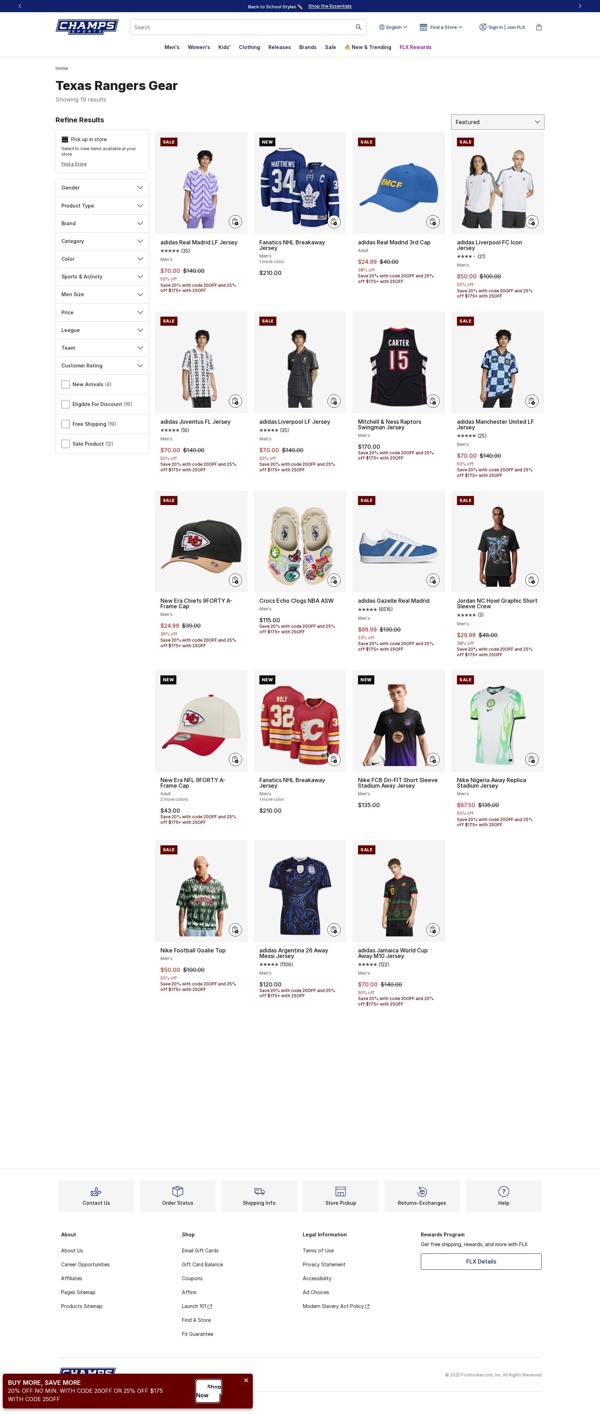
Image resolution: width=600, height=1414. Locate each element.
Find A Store (196, 1320)
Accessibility (317, 1278)
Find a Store (73, 163)
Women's (199, 47)
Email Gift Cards (200, 1250)
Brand (68, 223)
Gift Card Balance (202, 1264)
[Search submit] (358, 27)
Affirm (189, 1292)
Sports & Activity (81, 276)
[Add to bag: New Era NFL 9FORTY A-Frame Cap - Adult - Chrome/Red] (235, 759)
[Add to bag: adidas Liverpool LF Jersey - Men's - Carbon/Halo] (334, 401)
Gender (70, 187)
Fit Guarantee (197, 1334)
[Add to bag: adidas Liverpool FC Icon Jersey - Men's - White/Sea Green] (532, 221)
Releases (279, 47)
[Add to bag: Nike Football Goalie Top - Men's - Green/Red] (235, 929)
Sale (330, 47)
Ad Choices (316, 1292)
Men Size (72, 294)
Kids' (224, 47)
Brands (308, 47)
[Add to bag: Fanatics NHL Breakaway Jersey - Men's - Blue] (334, 221)
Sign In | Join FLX (507, 27)
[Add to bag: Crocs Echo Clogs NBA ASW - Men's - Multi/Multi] (334, 580)
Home (62, 68)
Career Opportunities (85, 1264)
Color (67, 259)
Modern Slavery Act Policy (333, 1306)
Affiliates (71, 1278)
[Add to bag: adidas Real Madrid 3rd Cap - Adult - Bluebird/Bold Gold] (433, 221)
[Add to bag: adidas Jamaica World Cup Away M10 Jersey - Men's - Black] (433, 929)
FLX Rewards (416, 47)
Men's (172, 47)
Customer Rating (81, 365)
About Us (72, 1250)
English (394, 27)
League (70, 330)
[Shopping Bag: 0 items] (538, 27)
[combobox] (248, 27)
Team (68, 348)
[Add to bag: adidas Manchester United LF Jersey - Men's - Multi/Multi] (532, 401)
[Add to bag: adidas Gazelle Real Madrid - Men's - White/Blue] (433, 580)
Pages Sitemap (78, 1292)
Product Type (77, 206)
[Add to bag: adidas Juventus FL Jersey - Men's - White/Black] (235, 401)
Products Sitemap (81, 1306)
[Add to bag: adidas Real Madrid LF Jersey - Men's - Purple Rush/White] (235, 221)
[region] (300, 6)
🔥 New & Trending (367, 47)
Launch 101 (194, 1306)
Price (67, 312)
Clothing (249, 47)
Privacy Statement (324, 1264)
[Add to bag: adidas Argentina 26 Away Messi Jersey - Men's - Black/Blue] (334, 929)
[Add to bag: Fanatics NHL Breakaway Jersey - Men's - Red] (334, 759)
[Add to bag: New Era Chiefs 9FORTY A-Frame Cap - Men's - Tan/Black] (235, 580)
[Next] (579, 6)
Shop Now (208, 1391)
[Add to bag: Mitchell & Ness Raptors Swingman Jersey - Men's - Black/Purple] (433, 401)
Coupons (192, 1278)
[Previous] (20, 6)
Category (72, 241)
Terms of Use (318, 1250)
